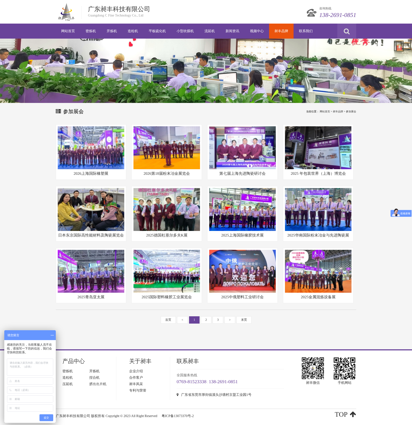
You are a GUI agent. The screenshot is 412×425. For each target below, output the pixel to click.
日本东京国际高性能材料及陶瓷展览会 (91, 235)
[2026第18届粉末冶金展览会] (166, 147)
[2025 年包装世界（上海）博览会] (318, 147)
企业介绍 (136, 371)
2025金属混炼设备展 (318, 297)
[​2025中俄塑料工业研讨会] (242, 271)
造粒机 (67, 377)
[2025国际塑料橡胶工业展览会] (166, 271)
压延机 (67, 384)
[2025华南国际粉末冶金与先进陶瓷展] (318, 209)
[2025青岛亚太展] (91, 271)
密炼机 (67, 371)
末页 (244, 319)
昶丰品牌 (338, 111)
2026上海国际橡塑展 (91, 173)
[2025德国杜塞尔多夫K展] (166, 209)
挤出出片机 (97, 384)
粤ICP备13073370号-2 (178, 416)
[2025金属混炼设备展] (318, 271)
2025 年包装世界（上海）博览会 (318, 173)
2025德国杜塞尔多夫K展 (167, 235)
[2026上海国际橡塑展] (91, 147)
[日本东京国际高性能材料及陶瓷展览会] (91, 209)
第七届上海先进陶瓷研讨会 (242, 173)
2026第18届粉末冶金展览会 (167, 173)
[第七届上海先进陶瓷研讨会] (242, 147)
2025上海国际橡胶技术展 (242, 235)
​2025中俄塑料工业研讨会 (242, 297)
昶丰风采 (136, 384)
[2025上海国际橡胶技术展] (242, 209)
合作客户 (136, 377)
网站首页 (325, 111)
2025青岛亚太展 (91, 297)
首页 (168, 319)
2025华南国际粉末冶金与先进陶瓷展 (318, 235)
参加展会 (351, 111)
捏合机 (94, 377)
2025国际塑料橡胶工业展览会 (167, 297)
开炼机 (94, 371)
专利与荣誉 (137, 390)
